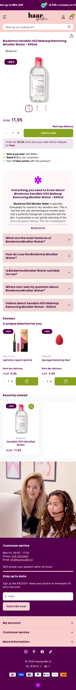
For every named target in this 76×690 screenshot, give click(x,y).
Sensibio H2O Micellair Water (21, 443)
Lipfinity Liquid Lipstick (17, 360)
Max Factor (9, 356)
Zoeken (69, 27)
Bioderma (11, 50)
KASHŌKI (47, 356)
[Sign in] (63, 17)
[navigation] (29, 108)
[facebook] (42, 651)
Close (38, 623)
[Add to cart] (27, 381)
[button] (70, 36)
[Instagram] (25, 651)
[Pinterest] (34, 651)
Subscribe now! (16, 606)
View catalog (5, 17)
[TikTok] (50, 651)
